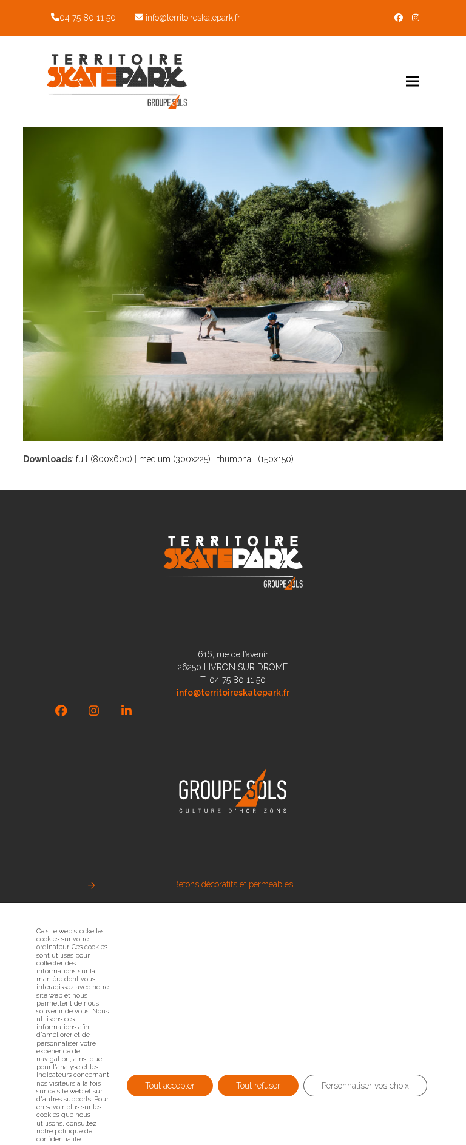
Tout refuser (258, 1085)
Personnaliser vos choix (365, 1085)
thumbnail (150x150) (255, 459)
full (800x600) (104, 459)
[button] (412, 81)
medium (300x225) (175, 459)
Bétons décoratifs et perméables (233, 884)
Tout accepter (170, 1085)
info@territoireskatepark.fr (193, 17)
